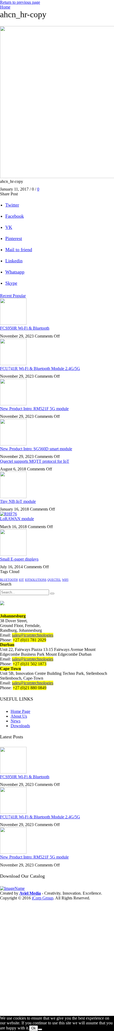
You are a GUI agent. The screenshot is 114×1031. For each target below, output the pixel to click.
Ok (33, 1028)
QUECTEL (54, 579)
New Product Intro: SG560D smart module (36, 449)
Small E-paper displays (19, 559)
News (15, 721)
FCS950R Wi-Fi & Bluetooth (24, 328)
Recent (6, 295)
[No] (40, 1029)
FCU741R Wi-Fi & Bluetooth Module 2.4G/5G (40, 368)
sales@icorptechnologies (32, 635)
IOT (21, 579)
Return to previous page (20, 2)
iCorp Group (42, 898)
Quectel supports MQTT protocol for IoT (34, 461)
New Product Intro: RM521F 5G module (34, 408)
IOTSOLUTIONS (35, 579)
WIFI (65, 579)
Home (5, 7)
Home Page (20, 711)
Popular (19, 295)
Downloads (20, 725)
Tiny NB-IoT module (18, 501)
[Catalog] (20, 888)
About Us (19, 716)
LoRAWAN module (17, 518)
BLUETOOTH (9, 579)
